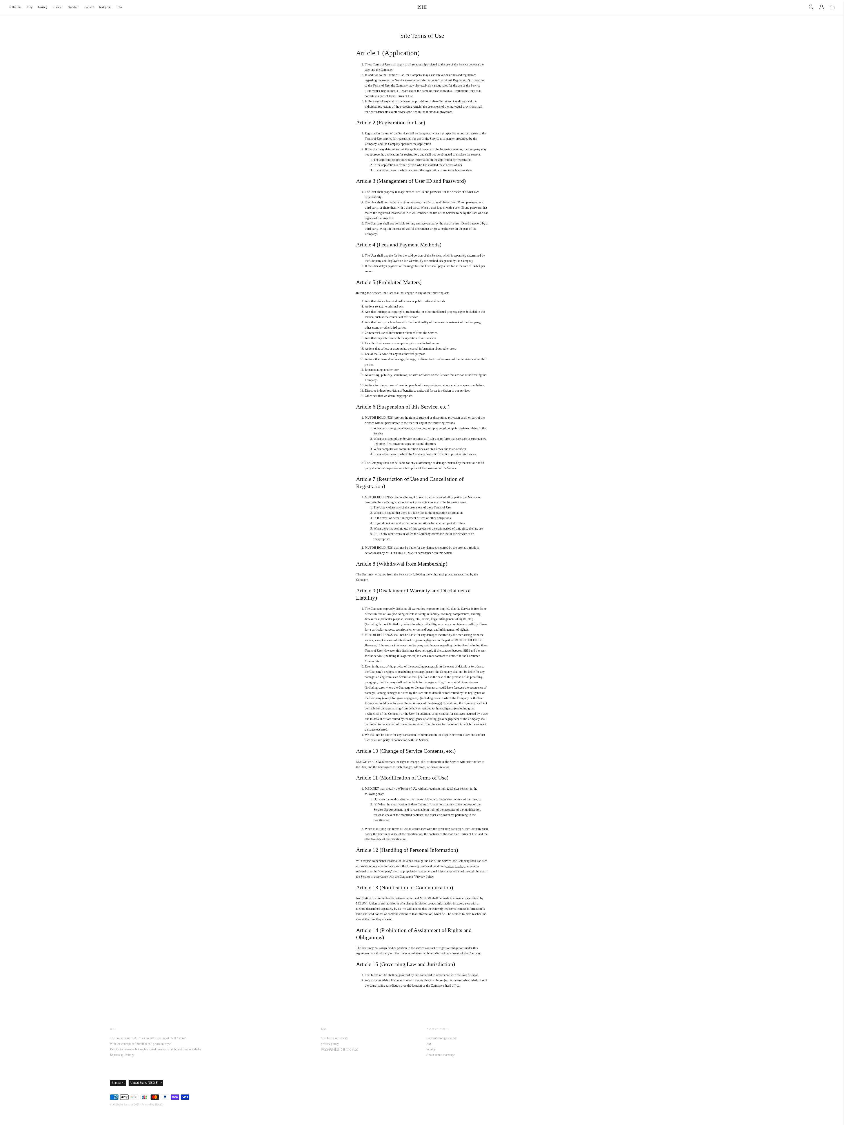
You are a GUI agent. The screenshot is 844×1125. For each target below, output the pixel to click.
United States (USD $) (144, 1082)
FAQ (429, 1043)
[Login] (822, 7)
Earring (42, 7)
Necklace (73, 7)
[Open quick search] (811, 7)
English (116, 1082)
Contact (89, 7)
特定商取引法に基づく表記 (339, 1049)
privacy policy (330, 1043)
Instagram (105, 7)
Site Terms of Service (334, 1038)
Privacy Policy (455, 866)
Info (119, 7)
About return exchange (440, 1054)
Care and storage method (441, 1038)
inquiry (430, 1049)
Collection (15, 7)
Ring (30, 7)
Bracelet (58, 7)
